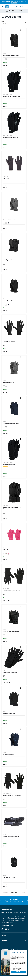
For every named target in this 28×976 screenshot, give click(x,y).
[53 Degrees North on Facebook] (2, 929)
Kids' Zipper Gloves (8, 260)
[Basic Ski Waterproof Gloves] (14, 617)
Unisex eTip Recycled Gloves (11, 590)
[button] (25, 6)
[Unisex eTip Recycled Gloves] (14, 576)
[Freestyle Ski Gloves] (14, 862)
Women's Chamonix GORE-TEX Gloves (12, 508)
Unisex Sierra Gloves (9, 341)
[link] (5, 892)
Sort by (3, 21)
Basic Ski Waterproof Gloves (11, 631)
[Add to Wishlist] (21, 30)
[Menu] (2, 6)
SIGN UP (18, 971)
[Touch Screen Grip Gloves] (14, 122)
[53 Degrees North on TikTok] (9, 929)
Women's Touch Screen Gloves (12, 96)
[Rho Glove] (14, 163)
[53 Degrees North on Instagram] (5, 929)
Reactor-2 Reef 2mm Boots (11, 836)
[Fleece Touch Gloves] (14, 698)
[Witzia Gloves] (14, 535)
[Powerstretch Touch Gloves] (14, 40)
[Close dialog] (26, 951)
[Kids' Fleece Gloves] (14, 368)
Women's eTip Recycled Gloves (12, 795)
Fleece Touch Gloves (9, 713)
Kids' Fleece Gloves (8, 382)
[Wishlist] (23, 6)
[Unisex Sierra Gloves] (14, 327)
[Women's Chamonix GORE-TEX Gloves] (14, 492)
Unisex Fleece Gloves (9, 219)
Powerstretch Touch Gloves (11, 55)
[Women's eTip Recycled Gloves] (14, 780)
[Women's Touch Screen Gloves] (14, 81)
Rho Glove (6, 178)
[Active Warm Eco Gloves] (14, 658)
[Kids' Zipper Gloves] (14, 245)
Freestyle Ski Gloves (9, 877)
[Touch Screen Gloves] (14, 450)
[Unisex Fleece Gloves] (14, 204)
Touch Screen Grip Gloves (10, 137)
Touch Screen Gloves (9, 464)
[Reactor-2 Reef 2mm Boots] (14, 821)
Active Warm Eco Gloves (10, 672)
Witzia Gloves (7, 550)
